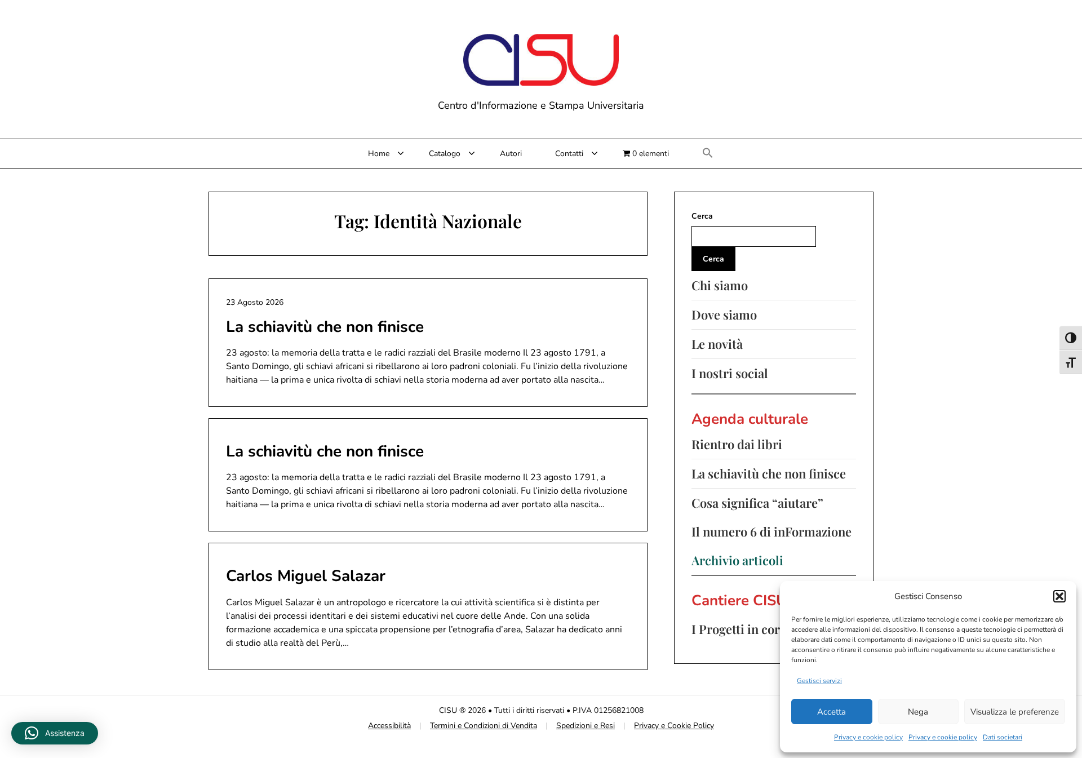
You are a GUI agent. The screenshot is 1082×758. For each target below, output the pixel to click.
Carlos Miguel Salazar (305, 576)
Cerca (702, 216)
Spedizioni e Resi (585, 725)
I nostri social (729, 373)
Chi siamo (719, 285)
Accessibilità (389, 725)
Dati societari (1002, 737)
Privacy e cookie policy (868, 737)
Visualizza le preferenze (1014, 711)
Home (378, 153)
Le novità (717, 343)
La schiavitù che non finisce (325, 327)
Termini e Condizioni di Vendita (483, 725)
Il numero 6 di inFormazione (771, 531)
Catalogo (444, 153)
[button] (1059, 596)
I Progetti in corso (741, 628)
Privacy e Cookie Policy (674, 725)
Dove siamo (724, 314)
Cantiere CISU (739, 600)
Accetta (831, 711)
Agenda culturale (749, 419)
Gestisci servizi (819, 680)
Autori (511, 153)
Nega (918, 711)
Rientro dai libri (736, 444)
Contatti (569, 153)
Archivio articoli (737, 560)
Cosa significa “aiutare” (757, 502)
